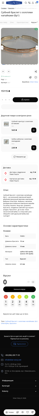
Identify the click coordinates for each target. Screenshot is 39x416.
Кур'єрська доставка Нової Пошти (17, 180)
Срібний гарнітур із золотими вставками (22, 122)
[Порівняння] (32, 412)
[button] (2, 47)
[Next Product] (8, 71)
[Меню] (3, 3)
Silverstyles (5, 323)
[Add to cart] (33, 130)
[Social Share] (36, 71)
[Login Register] (32, 2)
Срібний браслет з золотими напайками (19, 321)
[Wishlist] (36, 77)
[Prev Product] (3, 71)
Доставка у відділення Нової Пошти (17, 173)
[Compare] (30, 77)
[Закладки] (27, 412)
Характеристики (22, 22)
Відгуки (34, 22)
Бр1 (36, 321)
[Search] (25, 2)
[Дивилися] (17, 412)
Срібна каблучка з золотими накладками (22, 140)
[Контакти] (29, 2)
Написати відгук (19, 289)
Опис (12, 22)
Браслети (13, 323)
